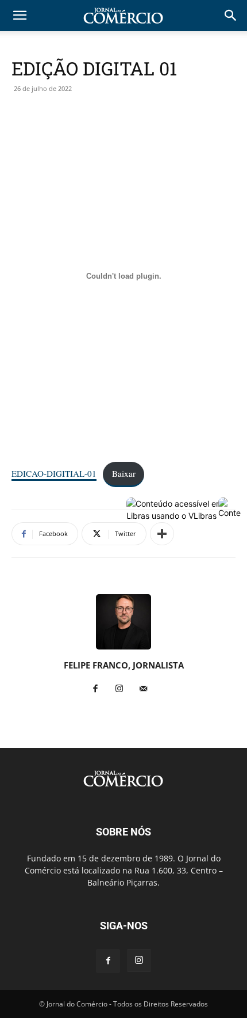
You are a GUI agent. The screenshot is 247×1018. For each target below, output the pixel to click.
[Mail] (147, 689)
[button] (231, 15)
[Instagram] (123, 689)
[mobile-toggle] (19, 15)
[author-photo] (123, 649)
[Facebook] (99, 689)
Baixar (124, 473)
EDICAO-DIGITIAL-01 (54, 473)
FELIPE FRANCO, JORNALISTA (124, 665)
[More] (162, 533)
